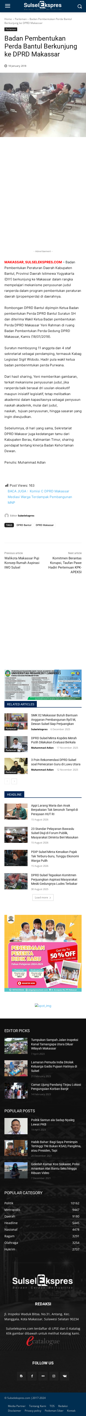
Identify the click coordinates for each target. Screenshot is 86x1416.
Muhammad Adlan (42, 747)
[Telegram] (39, 533)
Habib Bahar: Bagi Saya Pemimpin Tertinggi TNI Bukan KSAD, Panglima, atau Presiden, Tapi (56, 1146)
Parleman (21, 19)
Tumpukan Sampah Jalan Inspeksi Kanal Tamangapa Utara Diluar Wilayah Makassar (54, 1044)
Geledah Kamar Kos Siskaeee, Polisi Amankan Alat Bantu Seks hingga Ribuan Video (55, 1168)
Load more (41, 897)
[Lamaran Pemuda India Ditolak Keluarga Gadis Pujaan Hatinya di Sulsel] (16, 1068)
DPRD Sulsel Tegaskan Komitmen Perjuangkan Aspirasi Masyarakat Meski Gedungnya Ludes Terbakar (54, 879)
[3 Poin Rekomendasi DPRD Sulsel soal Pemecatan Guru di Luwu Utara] (16, 766)
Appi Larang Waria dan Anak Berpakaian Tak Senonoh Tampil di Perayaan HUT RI (54, 810)
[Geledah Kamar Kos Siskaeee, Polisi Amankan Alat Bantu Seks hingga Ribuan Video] (16, 1170)
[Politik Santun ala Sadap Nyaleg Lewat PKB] (16, 1126)
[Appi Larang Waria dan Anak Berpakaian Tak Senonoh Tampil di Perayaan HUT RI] (16, 812)
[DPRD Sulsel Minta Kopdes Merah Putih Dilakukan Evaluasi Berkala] (16, 744)
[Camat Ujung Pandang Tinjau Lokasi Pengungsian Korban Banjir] (16, 1091)
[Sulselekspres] (7, 515)
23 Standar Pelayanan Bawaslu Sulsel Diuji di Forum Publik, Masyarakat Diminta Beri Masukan (54, 833)
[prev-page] (7, 781)
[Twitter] (19, 533)
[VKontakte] (64, 1376)
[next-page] (14, 781)
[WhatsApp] (29, 533)
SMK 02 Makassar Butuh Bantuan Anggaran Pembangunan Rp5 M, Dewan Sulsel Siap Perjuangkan (54, 719)
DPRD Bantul (24, 525)
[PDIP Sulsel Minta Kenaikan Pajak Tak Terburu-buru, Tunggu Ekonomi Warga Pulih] (16, 858)
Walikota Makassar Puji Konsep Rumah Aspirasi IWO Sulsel (21, 562)
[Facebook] (8, 533)
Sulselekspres (26, 515)
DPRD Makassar (45, 525)
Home (8, 19)
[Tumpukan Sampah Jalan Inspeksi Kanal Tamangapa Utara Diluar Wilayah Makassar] (16, 1046)
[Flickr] (43, 1376)
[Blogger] (21, 1376)
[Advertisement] (43, 200)
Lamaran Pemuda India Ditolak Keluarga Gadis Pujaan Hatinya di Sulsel (54, 1066)
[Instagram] (54, 1376)
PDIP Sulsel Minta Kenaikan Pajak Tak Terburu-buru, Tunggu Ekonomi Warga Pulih (55, 856)
